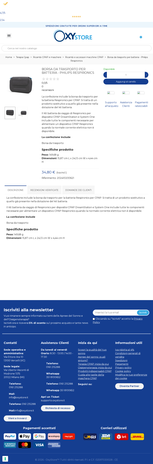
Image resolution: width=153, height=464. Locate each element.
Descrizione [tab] (15, 190)
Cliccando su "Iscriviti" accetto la (118, 320)
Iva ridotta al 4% (124, 349)
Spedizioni (121, 360)
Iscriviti (143, 312)
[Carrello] (139, 36)
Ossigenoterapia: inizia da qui (95, 367)
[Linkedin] (93, 390)
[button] (17, 418)
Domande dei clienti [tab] (78, 190)
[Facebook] (80, 390)
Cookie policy (123, 371)
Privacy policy (123, 367)
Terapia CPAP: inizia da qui (93, 364)
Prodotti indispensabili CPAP (95, 371)
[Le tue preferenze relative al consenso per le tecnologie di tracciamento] (5, 459)
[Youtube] (100, 390)
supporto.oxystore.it (53, 400)
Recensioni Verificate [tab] (44, 190)
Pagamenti (121, 364)
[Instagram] (86, 390)
